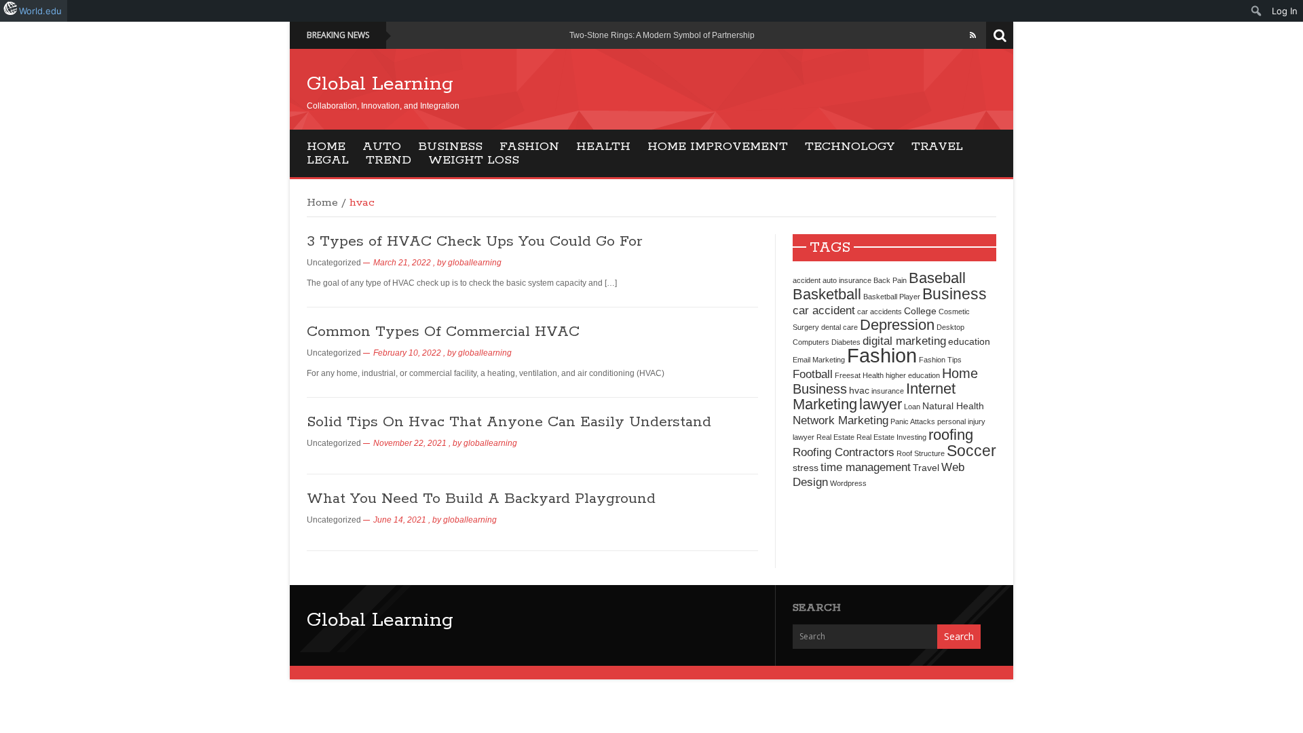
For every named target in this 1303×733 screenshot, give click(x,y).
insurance (887, 391)
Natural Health (953, 405)
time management (865, 467)
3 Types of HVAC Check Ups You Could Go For (474, 241)
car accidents (879, 311)
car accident (824, 310)
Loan (912, 406)
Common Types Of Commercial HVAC (443, 331)
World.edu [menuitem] (40, 10)
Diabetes (846, 342)
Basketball (827, 294)
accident (806, 280)
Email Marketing (819, 360)
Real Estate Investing (891, 437)
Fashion (529, 146)
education (969, 341)
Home (326, 146)
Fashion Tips (940, 360)
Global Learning (380, 84)
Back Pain (890, 280)
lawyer (880, 404)
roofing (950, 434)
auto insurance (847, 280)
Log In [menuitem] (1285, 10)
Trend (388, 160)
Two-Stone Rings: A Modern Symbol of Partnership (662, 35)
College (920, 310)
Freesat (848, 375)
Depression (897, 324)
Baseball (937, 277)
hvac (859, 390)
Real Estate (835, 437)
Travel (937, 146)
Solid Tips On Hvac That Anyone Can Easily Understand (509, 422)
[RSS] (973, 35)
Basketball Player (891, 297)
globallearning (475, 262)
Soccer (971, 450)
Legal (328, 160)
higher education (913, 375)
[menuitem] (1256, 11)
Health (603, 146)
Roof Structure (920, 453)
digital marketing (904, 340)
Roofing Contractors (843, 452)
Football (813, 374)
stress (805, 467)
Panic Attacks (912, 421)
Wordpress (848, 483)
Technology (849, 146)
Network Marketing (840, 420)
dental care (839, 327)
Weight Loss (473, 160)
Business (450, 146)
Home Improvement (717, 146)
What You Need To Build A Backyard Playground (481, 498)
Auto (381, 146)
